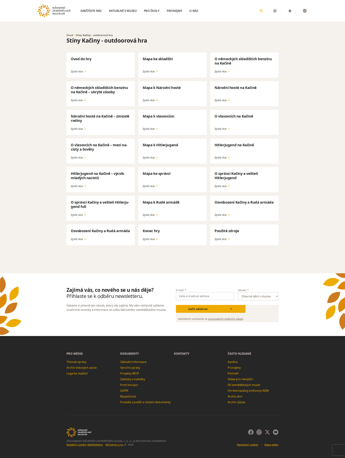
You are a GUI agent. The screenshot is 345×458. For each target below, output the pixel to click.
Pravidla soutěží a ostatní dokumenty (145, 402)
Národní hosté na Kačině (236, 87)
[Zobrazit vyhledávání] (261, 10)
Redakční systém (76, 444)
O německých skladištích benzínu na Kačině (243, 61)
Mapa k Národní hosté (162, 87)
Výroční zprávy (130, 368)
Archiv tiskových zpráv (81, 368)
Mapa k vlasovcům (158, 116)
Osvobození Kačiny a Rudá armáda (244, 202)
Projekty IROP (129, 373)
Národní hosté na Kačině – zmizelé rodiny (100, 118)
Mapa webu (271, 444)
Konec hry (151, 230)
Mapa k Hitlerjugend (160, 144)
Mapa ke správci (157, 173)
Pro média (74, 353)
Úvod (69, 35)
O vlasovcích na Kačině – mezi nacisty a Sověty (99, 147)
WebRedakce (95, 444)
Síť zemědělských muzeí (244, 385)
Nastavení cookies (247, 444)
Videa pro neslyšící (240, 379)
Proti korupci (129, 385)
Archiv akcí (235, 396)
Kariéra (233, 362)
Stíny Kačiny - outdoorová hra (94, 35)
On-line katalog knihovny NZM (248, 391)
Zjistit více (77, 71)
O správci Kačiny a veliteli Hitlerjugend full (100, 204)
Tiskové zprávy (76, 362)
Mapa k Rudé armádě (161, 202)
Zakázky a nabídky (132, 379)
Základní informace (133, 362)
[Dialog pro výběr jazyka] (305, 11)
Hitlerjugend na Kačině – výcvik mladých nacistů (97, 175)
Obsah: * (243, 290)
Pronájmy (234, 368)
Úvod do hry (81, 58)
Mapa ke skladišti (158, 58)
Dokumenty (129, 353)
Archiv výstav (236, 402)
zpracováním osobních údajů (225, 319)
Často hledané (239, 353)
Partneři (233, 373)
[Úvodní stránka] (53, 10)
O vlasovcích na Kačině (234, 116)
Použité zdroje (227, 230)
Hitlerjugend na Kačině (234, 144)
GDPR (124, 391)
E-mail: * (181, 290)
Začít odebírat (198, 309)
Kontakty (181, 353)
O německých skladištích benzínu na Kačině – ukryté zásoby (99, 89)
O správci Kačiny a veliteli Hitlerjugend (236, 175)
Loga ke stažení (77, 373)
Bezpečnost (128, 396)
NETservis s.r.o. (114, 444)
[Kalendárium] (290, 11)
